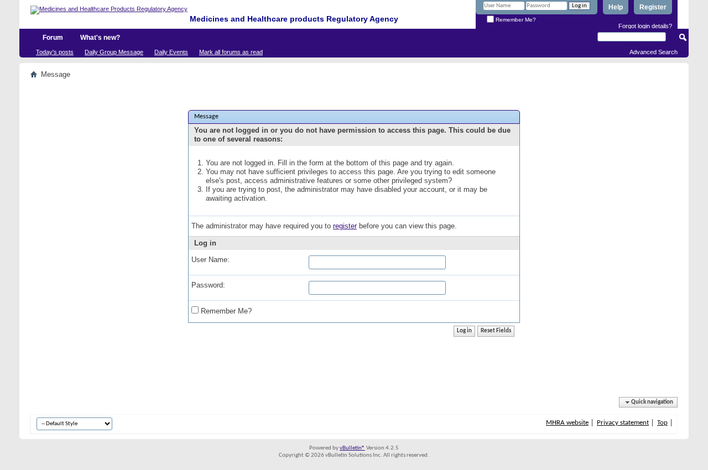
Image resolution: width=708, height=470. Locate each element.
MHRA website (567, 422)
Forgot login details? (645, 26)
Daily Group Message (114, 52)
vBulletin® (352, 448)
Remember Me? (515, 20)
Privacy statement (623, 422)
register (345, 226)
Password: (208, 285)
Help (615, 7)
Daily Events (171, 52)
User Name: (210, 259)
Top (662, 422)
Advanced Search (653, 52)
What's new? (100, 37)
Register (653, 7)
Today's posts (55, 52)
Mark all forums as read (231, 52)
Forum (53, 37)
